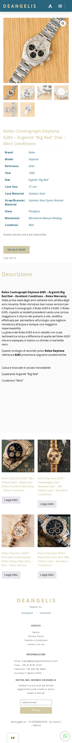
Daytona (34, 159)
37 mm (33, 187)
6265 (32, 166)
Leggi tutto (11, 500)
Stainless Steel (37, 193)
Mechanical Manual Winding (45, 218)
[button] (60, 6)
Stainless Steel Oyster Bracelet (46, 200)
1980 (32, 173)
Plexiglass (34, 211)
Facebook (45, 613)
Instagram (27, 613)
